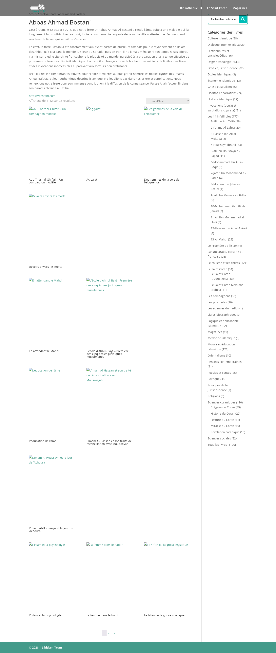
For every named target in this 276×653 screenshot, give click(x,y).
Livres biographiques (222, 314)
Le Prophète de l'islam (223, 246)
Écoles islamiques (220, 74)
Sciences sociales (219, 438)
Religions (214, 396)
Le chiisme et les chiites (224, 263)
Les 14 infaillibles (219, 116)
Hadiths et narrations (222, 93)
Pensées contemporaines (225, 362)
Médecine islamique (221, 338)
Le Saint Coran (217, 8)
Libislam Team (52, 647)
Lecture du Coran (222, 420)
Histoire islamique (220, 99)
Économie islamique (221, 81)
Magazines (240, 8)
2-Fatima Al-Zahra (223, 127)
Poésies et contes (219, 373)
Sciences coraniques (221, 402)
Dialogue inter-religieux (224, 45)
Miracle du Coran (222, 426)
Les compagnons (219, 296)
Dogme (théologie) (220, 62)
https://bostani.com (42, 96)
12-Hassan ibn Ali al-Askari (229, 228)
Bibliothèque (189, 8)
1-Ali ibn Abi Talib (223, 121)
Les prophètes (217, 302)
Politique (214, 379)
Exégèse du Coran (223, 407)
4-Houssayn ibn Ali (223, 145)
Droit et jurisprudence (223, 68)
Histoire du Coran (223, 413)
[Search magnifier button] (243, 19)
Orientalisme (216, 355)
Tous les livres (217, 445)
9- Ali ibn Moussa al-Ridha (228, 195)
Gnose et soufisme (220, 87)
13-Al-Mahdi (219, 239)
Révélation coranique (225, 432)
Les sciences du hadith (223, 308)
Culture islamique (220, 38)
